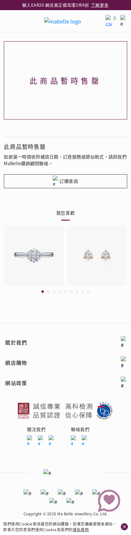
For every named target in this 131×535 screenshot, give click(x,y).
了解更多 (100, 5)
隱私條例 (81, 529)
